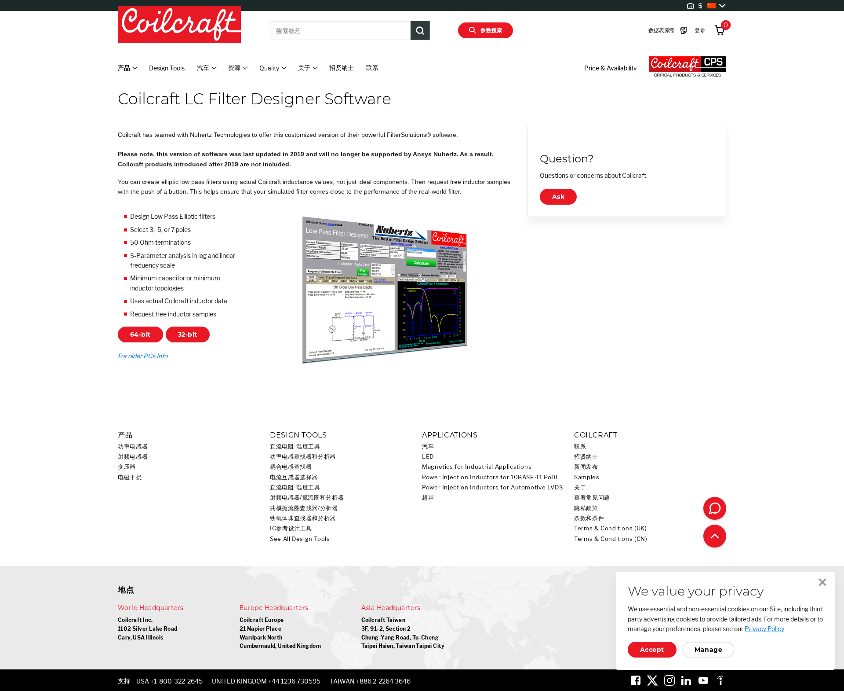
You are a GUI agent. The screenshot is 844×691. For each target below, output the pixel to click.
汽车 (428, 446)
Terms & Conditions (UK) (610, 528)
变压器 (127, 466)
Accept (652, 650)
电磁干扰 (130, 477)
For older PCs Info (142, 356)
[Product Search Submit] (420, 30)
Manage (708, 650)
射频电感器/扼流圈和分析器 (307, 497)
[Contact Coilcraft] (714, 508)
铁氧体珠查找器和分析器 (303, 518)
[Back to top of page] (714, 536)
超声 (428, 497)
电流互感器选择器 (294, 477)
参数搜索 (491, 30)
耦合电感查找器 (291, 466)
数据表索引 (662, 30)
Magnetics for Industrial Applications (476, 466)
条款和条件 (589, 518)
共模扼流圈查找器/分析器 (304, 508)
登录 (700, 30)
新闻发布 (586, 466)
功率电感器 (133, 446)
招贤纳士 (341, 67)
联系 (372, 67)
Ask (558, 197)
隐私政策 (586, 508)
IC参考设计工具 (291, 528)
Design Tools (167, 68)
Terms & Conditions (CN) (611, 539)
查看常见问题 (592, 497)
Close (822, 582)
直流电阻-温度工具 (295, 446)
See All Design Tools (300, 539)
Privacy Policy (764, 628)
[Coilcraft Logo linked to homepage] (179, 25)
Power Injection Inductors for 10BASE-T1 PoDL (491, 477)
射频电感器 (133, 456)
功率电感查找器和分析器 (303, 456)
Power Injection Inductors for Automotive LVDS (492, 487)
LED (428, 456)
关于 (580, 487)
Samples (586, 477)
